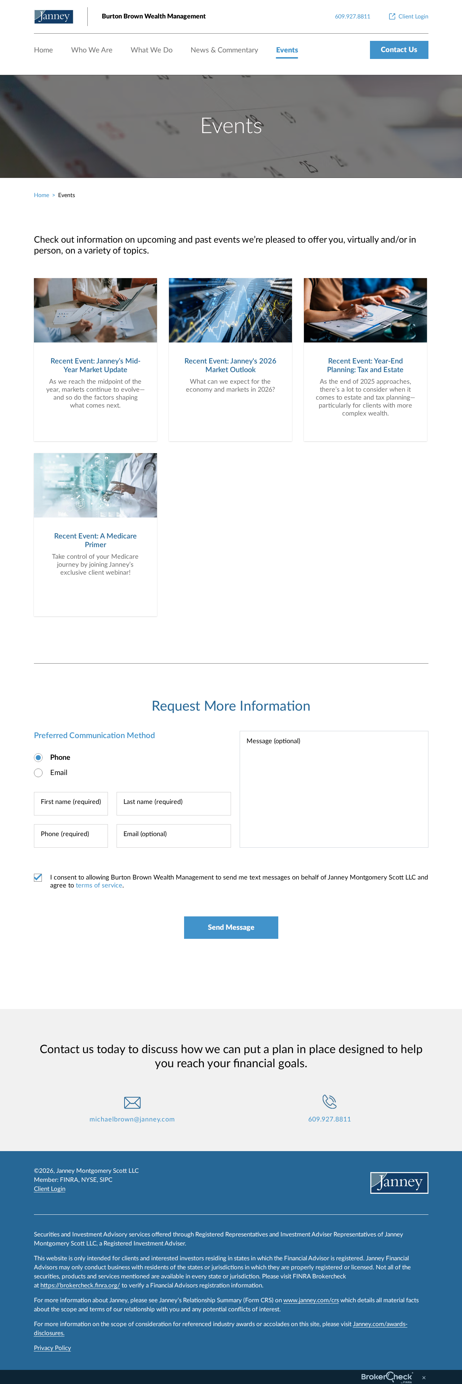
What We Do (152, 50)
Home (43, 50)
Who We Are (92, 50)
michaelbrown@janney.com (132, 1119)
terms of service (99, 885)
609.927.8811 (329, 1119)
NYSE (89, 1180)
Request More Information (231, 706)
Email (58, 772)
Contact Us (399, 50)
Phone (60, 757)
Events (287, 50)
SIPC (106, 1180)
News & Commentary (224, 50)
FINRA (69, 1180)
